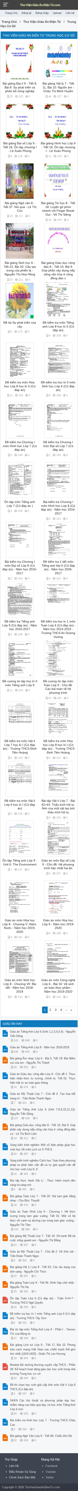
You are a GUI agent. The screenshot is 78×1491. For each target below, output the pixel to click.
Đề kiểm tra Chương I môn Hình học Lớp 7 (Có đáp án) (20, 446)
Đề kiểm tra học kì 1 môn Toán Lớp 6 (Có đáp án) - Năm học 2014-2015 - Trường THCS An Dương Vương (58, 629)
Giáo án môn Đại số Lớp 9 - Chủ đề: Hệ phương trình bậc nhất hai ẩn (58, 864)
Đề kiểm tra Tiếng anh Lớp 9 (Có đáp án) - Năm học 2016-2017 (19, 625)
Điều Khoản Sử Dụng (22, 1471)
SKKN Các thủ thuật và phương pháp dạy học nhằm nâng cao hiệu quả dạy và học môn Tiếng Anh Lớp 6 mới (42, 1405)
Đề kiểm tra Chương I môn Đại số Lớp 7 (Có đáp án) (58, 446)
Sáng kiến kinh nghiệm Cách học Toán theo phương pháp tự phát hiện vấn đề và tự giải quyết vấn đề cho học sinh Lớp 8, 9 (42, 1165)
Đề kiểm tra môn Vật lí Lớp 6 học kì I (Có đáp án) (19, 804)
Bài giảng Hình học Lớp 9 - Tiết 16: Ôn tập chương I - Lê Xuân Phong (58, 147)
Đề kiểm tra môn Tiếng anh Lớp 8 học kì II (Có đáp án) (58, 326)
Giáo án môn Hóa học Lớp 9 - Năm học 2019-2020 (58, 924)
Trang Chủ (11, 13)
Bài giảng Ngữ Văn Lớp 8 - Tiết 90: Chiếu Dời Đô (41, 1436)
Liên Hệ (14, 1466)
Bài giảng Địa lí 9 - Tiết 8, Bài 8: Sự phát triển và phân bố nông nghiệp (20, 87)
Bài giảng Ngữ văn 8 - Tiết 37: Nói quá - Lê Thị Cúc (19, 206)
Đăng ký (26, 13)
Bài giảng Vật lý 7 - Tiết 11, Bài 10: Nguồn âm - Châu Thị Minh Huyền (58, 87)
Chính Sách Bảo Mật (22, 1477)
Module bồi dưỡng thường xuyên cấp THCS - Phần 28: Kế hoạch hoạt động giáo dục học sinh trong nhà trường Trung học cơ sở (42, 1369)
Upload (57, 13)
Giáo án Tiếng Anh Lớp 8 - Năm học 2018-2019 (39, 1047)
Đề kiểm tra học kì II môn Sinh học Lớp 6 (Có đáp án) (58, 386)
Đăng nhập (42, 13)
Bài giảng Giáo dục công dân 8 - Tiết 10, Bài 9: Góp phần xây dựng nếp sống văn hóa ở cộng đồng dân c (58, 270)
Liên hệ (70, 13)
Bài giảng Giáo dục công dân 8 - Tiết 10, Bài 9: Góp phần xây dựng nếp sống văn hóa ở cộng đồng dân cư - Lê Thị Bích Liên (42, 1129)
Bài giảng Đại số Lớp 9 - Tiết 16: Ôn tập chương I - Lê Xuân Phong (20, 147)
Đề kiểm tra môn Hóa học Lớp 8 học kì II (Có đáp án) (20, 386)
